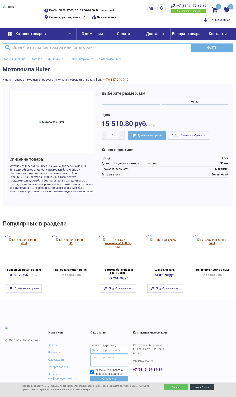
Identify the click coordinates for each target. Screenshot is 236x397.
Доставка (155, 34)
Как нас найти (106, 17)
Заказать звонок (191, 11)
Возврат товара (186, 34)
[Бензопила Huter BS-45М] (24, 251)
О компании (92, 34)
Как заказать (56, 359)
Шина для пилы (165, 269)
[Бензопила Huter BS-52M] (212, 251)
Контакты (218, 34)
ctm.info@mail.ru (143, 361)
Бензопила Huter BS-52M (212, 269)
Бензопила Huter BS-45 (71, 269)
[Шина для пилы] (165, 251)
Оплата (123, 34)
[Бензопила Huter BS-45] (71, 251)
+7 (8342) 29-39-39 (191, 5)
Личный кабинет (219, 20)
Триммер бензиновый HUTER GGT (118, 271)
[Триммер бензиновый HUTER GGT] (118, 251)
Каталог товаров (30, 34)
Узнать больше (202, 387)
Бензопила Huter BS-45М (24, 269)
